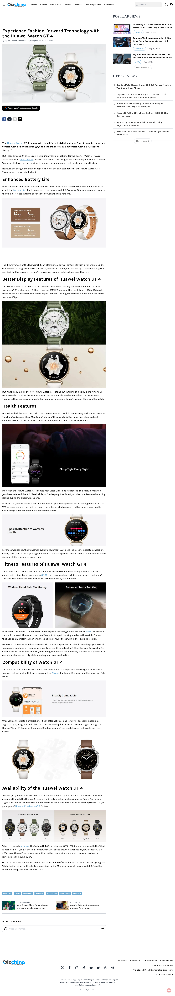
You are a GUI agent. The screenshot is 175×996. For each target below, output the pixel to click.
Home (34, 4)
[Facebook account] (69, 967)
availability (77, 893)
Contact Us (109, 4)
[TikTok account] (83, 967)
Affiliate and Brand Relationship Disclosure (153, 970)
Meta (137, 62)
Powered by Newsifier (87, 990)
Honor (138, 32)
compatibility (65, 893)
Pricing (17, 893)
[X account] (62, 967)
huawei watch (52, 893)
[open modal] (171, 4)
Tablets (67, 4)
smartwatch (26, 159)
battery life (19, 190)
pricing (25, 846)
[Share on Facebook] (4, 119)
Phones (43, 4)
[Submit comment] (103, 929)
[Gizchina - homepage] (16, 4)
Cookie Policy (166, 960)
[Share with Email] (15, 119)
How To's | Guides (93, 4)
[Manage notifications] (169, 990)
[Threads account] (105, 967)
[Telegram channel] (112, 967)
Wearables (55, 4)
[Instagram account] (76, 967)
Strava (55, 673)
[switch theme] (166, 5)
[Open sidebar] (3, 4)
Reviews (77, 4)
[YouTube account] (91, 967)
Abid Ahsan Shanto (16, 41)
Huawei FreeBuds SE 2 (27, 806)
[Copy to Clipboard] (20, 119)
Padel (89, 631)
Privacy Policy (150, 960)
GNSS (44, 575)
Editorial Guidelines (163, 965)
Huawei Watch (15, 143)
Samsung (139, 48)
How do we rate (165, 974)
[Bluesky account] (98, 967)
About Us (122, 960)
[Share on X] (9, 119)
